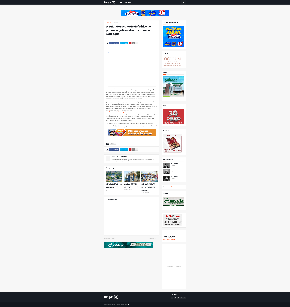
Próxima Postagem (154, 238)
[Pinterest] (130, 43)
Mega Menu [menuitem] (127, 2)
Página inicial (109, 22)
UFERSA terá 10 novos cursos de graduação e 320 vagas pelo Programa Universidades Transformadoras (114, 186)
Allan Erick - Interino (119, 157)
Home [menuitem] (120, 2)
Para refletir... (175, 163)
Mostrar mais (154, 167)
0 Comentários (117, 38)
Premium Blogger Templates (118, 304)
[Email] (133, 43)
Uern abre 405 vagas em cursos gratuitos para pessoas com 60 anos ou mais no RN (131, 185)
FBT (129, 304)
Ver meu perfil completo (169, 239)
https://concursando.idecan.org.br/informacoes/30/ (120, 112)
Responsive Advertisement (173, 266)
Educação (115, 22)
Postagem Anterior (110, 238)
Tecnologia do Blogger (171, 186)
